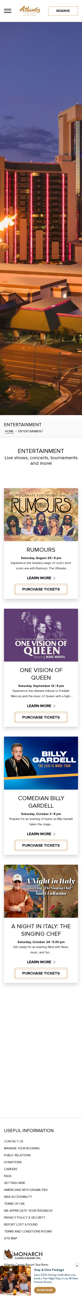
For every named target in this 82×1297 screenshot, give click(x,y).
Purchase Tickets (41, 589)
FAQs (8, 1176)
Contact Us (13, 1141)
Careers (10, 1169)
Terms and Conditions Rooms (28, 1231)
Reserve (63, 11)
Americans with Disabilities (26, 1190)
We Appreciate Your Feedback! (28, 1211)
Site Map (10, 1238)
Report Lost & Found (21, 1225)
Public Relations (17, 1155)
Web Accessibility (18, 1197)
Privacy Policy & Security (24, 1218)
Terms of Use (14, 1204)
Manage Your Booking (22, 1148)
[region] (7, 11)
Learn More (39, 578)
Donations (13, 1162)
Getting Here (14, 1183)
